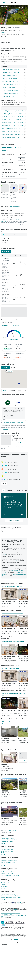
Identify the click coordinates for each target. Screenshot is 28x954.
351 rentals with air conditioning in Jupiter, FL (14, 641)
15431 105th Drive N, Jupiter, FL (10, 90)
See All (4, 483)
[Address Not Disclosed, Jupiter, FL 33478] (9, 757)
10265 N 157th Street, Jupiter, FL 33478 (12, 122)
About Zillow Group (11, 927)
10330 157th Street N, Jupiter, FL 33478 (12, 125)
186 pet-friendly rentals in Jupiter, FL (12, 586)
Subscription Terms (4, 929)
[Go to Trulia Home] (14, 2)
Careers (2, 928)
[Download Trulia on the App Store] (9, 922)
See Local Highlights (17, 442)
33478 (17, 219)
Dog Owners (19, 490)
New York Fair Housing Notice (6, 914)
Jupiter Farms (4, 32)
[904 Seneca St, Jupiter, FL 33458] (9, 731)
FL (5, 830)
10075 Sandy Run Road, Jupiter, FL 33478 (13, 114)
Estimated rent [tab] (19, 147)
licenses (15, 909)
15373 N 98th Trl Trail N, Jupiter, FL (11, 84)
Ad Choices (20, 929)
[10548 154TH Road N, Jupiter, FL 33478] (9, 811)
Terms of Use (19, 928)
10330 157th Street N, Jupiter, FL (10, 72)
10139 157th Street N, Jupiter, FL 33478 (12, 117)
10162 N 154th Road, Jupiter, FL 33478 (12, 128)
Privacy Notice (14, 929)
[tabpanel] (14, 165)
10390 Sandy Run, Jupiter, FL (9, 87)
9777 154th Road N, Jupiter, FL (10, 81)
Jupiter (4, 554)
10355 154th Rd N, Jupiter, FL (10, 78)
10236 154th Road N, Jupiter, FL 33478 (12, 134)
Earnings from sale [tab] (7, 147)
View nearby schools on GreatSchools (13, 422)
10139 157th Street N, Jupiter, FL (10, 69)
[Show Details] (25, 69)
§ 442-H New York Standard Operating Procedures (10, 913)
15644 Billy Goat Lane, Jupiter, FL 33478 (12, 111)
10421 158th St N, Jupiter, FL (9, 96)
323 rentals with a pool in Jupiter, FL (12, 668)
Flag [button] (22, 514)
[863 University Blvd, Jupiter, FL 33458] (9, 703)
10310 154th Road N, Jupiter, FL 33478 (12, 131)
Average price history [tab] (15, 325)
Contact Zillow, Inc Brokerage (7, 918)
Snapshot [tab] (5, 325)
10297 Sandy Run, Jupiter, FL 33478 (11, 119)
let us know (16, 939)
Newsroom (7, 928)
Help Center (4, 944)
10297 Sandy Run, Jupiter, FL (9, 75)
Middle (19, 390)
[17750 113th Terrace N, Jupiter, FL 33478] (9, 784)
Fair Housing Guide (19, 927)
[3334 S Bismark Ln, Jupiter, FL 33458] (9, 621)
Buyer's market (14, 339)
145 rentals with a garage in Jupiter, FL (12, 613)
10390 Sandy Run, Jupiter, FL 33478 (11, 137)
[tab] (6, 251)
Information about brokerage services (10, 915)
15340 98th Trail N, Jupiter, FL (10, 93)
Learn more (5, 429)
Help (10, 929)
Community (10, 490)
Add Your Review (14, 520)
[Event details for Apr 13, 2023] (25, 264)
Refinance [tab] (5, 150)
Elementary (12, 390)
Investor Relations (13, 928)
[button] (27, 2)
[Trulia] (2, 922)
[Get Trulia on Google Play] (20, 922)
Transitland (19, 902)
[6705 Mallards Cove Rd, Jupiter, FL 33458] (9, 594)
